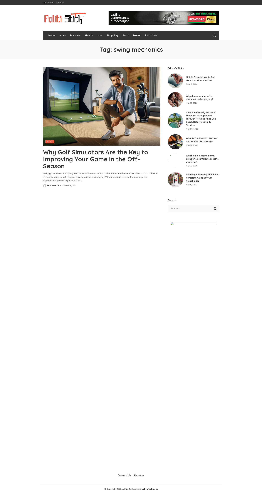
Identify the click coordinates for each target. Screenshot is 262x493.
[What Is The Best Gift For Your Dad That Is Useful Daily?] (175, 141)
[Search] (214, 35)
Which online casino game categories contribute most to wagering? (202, 158)
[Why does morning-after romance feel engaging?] (175, 99)
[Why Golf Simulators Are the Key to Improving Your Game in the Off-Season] (101, 106)
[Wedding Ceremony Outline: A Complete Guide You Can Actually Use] (175, 179)
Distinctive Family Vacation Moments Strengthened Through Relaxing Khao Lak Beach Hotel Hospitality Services (201, 119)
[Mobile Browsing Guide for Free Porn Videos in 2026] (175, 80)
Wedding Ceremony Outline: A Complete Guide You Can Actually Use (202, 177)
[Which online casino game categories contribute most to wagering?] (175, 160)
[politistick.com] (65, 18)
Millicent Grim (54, 186)
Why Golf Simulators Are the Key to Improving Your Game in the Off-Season (95, 159)
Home (49, 142)
